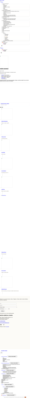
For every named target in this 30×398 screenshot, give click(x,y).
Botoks (4, 8)
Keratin (2, 77)
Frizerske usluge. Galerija (5, 103)
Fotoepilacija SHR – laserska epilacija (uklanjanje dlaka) (9, 19)
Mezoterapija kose (5, 9)
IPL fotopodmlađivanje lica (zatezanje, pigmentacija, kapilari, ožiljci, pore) (11, 11)
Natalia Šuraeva (6, 34)
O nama (2, 384)
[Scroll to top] (1, 329)
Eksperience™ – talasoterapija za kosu (7, 378)
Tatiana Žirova (3, 252)
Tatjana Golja (3, 136)
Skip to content (2, 0)
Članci (3, 31)
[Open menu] (1, 53)
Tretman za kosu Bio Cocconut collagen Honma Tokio (9, 24)
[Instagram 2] (1, 324)
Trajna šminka (4, 28)
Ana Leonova (3, 270)
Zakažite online (4, 350)
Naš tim (4, 386)
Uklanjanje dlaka (3, 370)
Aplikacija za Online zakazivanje (6, 30)
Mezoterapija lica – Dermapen (6, 359)
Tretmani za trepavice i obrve (5, 27)
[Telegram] (2, 324)
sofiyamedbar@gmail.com (4, 322)
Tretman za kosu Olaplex (6, 23)
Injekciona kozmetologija (4, 356)
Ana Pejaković (3, 170)
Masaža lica (4, 13)
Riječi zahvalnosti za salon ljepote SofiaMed (8, 40)
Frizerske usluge (3, 373)
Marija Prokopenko (4, 121)
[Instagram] (0, 324)
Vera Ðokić (6, 36)
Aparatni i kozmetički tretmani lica (7, 365)
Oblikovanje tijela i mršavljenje (5, 16)
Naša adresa (3, 41)
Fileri (3, 4)
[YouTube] (3, 324)
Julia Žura (6, 38)
